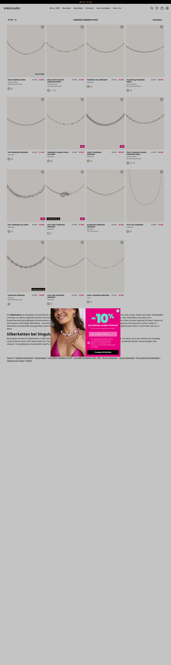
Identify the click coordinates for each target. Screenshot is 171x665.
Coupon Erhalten (103, 352)
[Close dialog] (117, 310)
